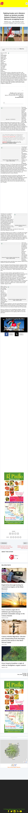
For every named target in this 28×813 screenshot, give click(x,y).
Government (17, 22)
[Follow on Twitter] (17, 334)
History (22, 22)
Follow (11, 334)
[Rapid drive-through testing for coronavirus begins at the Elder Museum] (14, 575)
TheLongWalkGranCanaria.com (11, 809)
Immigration (11, 23)
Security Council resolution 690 (8, 136)
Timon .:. (10, 21)
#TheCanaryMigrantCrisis (9, 22)
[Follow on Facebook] (6, 334)
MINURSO (4, 142)
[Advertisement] (14, 198)
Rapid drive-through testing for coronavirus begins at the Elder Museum (13, 587)
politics (15, 23)
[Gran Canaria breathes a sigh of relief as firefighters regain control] (14, 653)
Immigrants (6, 23)
